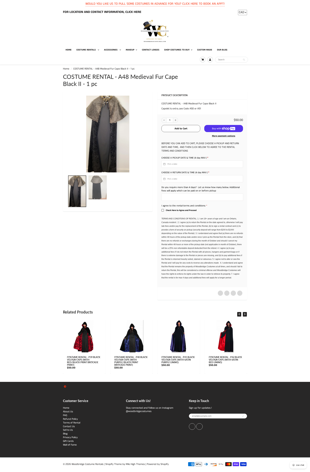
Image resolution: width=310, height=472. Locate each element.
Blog (65, 434)
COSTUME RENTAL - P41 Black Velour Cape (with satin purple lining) (141, 360)
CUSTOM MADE (204, 49)
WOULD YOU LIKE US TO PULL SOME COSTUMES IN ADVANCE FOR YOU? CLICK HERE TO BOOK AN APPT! (155, 3)
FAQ (65, 415)
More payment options (223, 136)
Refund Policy (70, 419)
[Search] (244, 59)
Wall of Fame (70, 445)
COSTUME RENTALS (86, 49)
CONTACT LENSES (150, 49)
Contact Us (69, 426)
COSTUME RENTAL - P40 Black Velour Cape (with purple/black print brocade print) (93, 361)
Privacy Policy (70, 437)
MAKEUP (130, 49)
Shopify (109, 464)
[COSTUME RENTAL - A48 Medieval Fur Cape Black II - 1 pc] (108, 133)
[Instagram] (199, 426)
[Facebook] (192, 426)
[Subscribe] (243, 416)
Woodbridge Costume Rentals (87, 464)
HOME (69, 49)
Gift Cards (68, 441)
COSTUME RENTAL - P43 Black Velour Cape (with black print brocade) (235, 360)
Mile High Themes (135, 464)
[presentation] (239, 314)
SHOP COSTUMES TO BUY (177, 49)
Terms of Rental (71, 423)
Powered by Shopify (158, 464)
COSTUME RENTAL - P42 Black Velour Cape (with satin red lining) (188, 360)
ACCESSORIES (111, 49)
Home (66, 69)
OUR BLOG (222, 49)
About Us (68, 411)
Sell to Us (68, 430)
